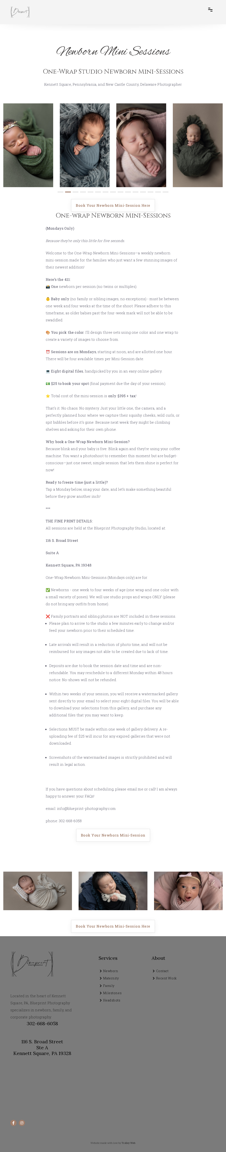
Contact (162, 971)
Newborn (110, 971)
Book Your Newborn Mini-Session (113, 835)
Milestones (112, 993)
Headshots (112, 1000)
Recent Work (166, 978)
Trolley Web (128, 1143)
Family (109, 986)
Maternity (111, 978)
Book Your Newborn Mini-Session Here (113, 205)
